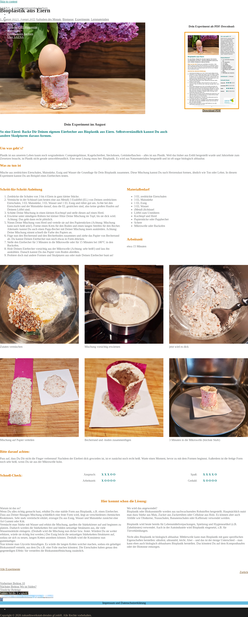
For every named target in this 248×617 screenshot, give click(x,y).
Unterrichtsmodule (18, 14)
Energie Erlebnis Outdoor (22, 20)
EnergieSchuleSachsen (13, 4)
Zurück (244, 572)
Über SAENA (15, 37)
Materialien (13, 30)
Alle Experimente (10, 569)
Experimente (82, 19)
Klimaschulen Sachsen (20, 33)
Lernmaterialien (100, 19)
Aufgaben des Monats (19, 17)
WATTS (12, 24)
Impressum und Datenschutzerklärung (124, 602)
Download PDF (211, 110)
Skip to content (8, 1)
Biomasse (68, 19)
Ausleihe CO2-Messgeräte (22, 27)
